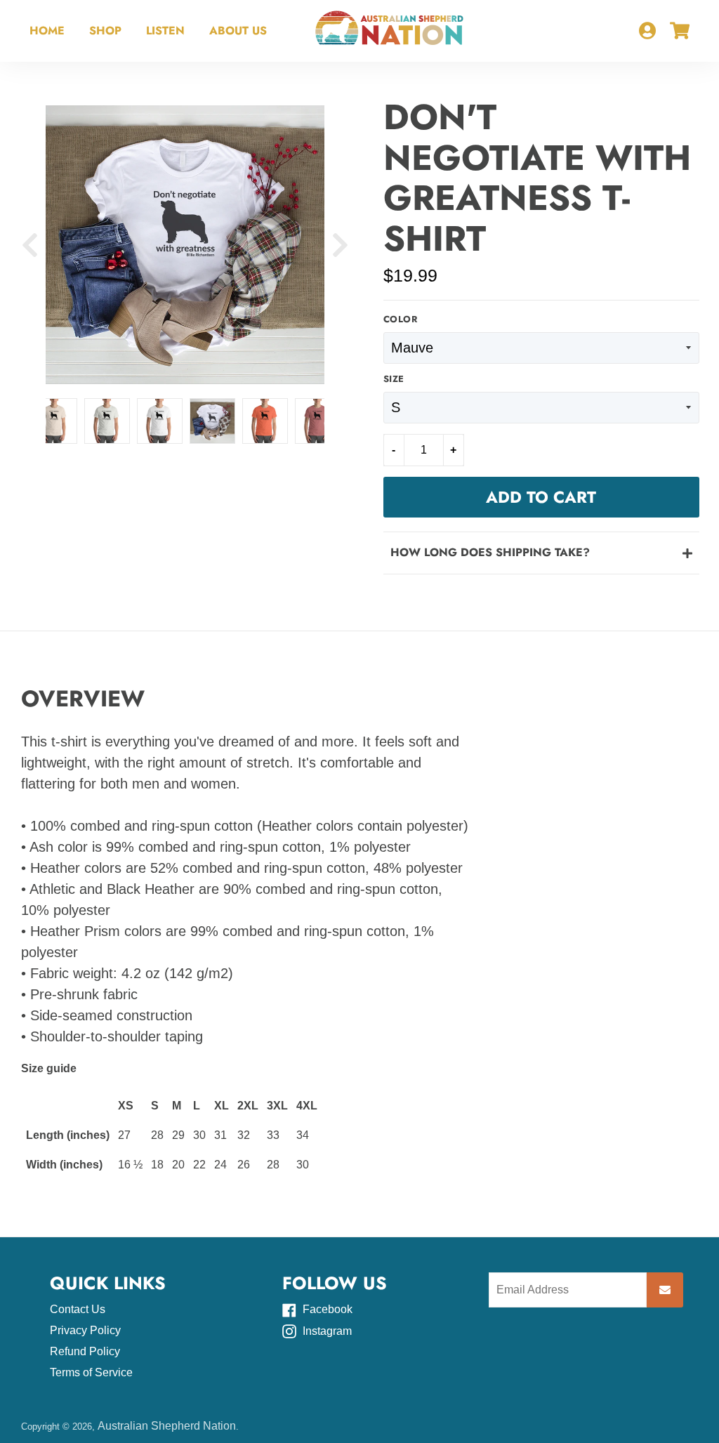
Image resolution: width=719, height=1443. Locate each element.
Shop (105, 30)
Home (47, 30)
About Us (238, 30)
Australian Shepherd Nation (167, 1426)
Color (400, 320)
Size (393, 379)
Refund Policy (85, 1351)
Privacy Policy (85, 1330)
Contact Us (77, 1309)
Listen (165, 30)
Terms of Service (91, 1372)
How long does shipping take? (490, 552)
